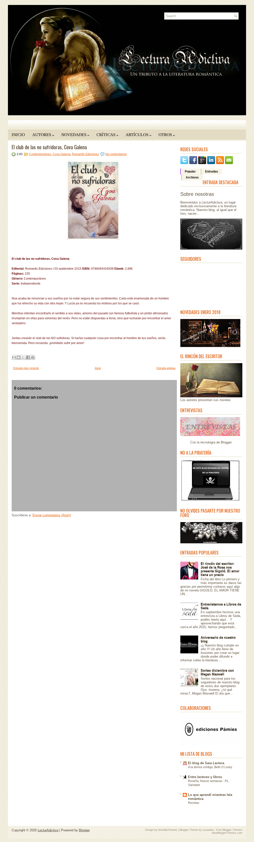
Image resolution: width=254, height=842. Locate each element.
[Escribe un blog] (18, 357)
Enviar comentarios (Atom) (51, 515)
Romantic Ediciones (85, 154)
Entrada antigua (166, 368)
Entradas (211, 171)
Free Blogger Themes (229, 829)
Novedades (75, 135)
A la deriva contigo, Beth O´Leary (210, 767)
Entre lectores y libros (205, 777)
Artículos (139, 135)
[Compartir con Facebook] (28, 357)
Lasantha (208, 829)
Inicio (18, 134)
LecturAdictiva (48, 830)
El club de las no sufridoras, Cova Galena (49, 147)
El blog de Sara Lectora (206, 763)
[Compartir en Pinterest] (32, 357)
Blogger (226, 442)
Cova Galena (61, 154)
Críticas (107, 135)
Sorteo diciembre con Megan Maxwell (217, 672)
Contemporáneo (40, 154)
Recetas (193, 803)
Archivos (192, 177)
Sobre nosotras (197, 194)
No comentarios (116, 154)
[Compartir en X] (23, 357)
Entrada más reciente (26, 368)
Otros (167, 135)
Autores (43, 135)
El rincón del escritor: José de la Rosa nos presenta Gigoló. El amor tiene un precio (220, 569)
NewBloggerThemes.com (227, 832)
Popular (190, 171)
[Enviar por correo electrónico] (13, 357)
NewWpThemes (167, 829)
